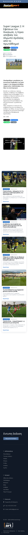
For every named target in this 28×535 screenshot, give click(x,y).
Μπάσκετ (5, 482)
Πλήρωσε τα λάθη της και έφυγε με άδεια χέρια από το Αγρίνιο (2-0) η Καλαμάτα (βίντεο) (13, 258)
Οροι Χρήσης (21, 531)
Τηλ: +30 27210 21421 (10, 505)
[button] (24, 5)
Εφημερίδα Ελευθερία (10, 438)
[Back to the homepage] (11, 5)
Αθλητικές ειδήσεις (8, 478)
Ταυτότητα (6, 532)
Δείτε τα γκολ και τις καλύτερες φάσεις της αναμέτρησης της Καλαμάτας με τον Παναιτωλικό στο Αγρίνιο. (14, 198)
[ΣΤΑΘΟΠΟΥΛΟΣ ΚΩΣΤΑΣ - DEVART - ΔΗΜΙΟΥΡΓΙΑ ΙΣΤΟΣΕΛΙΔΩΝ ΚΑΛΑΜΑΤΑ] (8, 525)
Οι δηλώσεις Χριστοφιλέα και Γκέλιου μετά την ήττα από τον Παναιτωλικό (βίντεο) (12, 225)
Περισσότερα (6, 201)
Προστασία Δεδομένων (9, 531)
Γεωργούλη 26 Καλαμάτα (11, 502)
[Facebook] (14, 1)
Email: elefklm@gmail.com (12, 509)
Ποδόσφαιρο (6, 480)
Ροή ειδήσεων (6, 454)
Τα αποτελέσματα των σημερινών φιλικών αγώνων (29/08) (13, 290)
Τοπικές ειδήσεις (7, 456)
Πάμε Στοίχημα (7, 492)
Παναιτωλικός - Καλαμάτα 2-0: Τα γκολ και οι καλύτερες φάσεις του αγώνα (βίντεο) (13, 192)
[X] (16, 1)
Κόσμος (5, 461)
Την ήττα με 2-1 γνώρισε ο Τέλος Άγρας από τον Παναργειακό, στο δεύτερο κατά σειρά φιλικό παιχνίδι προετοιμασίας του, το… (14, 326)
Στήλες (5, 463)
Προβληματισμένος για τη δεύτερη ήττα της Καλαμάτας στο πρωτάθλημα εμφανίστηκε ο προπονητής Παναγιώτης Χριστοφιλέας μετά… (13, 230)
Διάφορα (5, 487)
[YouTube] (20, 1)
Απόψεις (5, 465)
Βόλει (4, 485)
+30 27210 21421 (8, 1)
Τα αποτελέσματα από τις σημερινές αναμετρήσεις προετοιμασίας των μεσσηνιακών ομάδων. (13, 295)
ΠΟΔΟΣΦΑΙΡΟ (8, 55)
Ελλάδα (5, 458)
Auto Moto (6, 489)
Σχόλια (5, 468)
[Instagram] (18, 1)
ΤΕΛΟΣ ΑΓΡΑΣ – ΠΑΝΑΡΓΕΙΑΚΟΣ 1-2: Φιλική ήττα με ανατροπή (14, 322)
